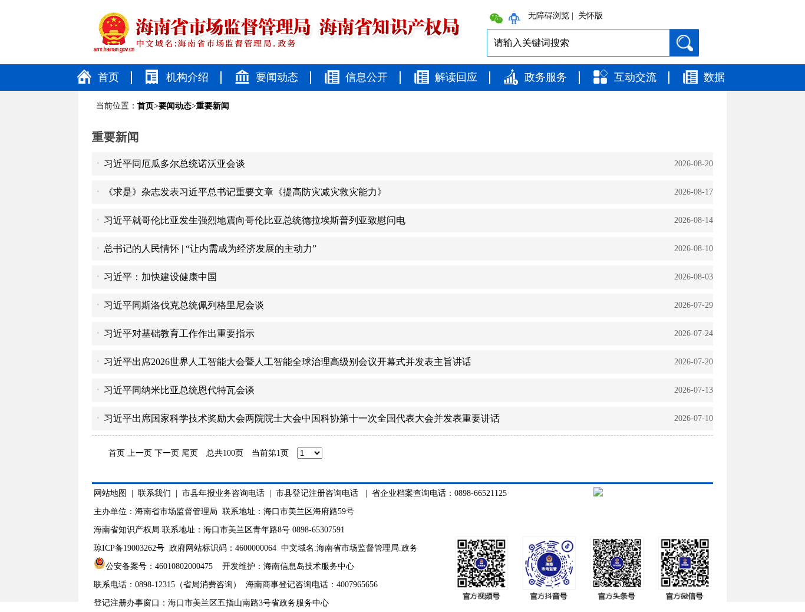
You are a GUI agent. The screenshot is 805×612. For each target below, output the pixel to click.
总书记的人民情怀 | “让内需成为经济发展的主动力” (210, 249)
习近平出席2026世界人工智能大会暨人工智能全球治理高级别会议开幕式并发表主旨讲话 (287, 362)
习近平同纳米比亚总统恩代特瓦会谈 (179, 390)
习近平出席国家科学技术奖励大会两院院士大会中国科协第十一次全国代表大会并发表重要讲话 (302, 418)
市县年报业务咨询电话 (223, 493)
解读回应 (456, 77)
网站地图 (110, 493)
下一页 (166, 453)
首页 (108, 77)
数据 (714, 77)
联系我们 (154, 493)
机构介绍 (187, 77)
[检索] (684, 40)
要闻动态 (277, 77)
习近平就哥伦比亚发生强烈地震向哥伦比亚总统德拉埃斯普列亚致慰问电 (254, 220)
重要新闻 (212, 105)
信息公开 (366, 77)
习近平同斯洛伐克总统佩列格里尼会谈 (184, 305)
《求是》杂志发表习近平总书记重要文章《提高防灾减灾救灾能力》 (245, 192)
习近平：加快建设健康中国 (160, 277)
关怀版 (590, 16)
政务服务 (545, 77)
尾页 (190, 453)
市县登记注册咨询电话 (317, 493)
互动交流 (635, 77)
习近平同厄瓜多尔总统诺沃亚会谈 (174, 164)
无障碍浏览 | (550, 16)
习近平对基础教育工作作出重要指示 (179, 333)
